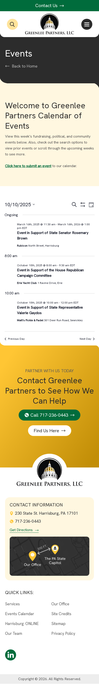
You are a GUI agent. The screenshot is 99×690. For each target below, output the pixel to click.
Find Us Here (46, 431)
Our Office (60, 603)
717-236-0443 (28, 521)
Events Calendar (19, 613)
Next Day (85, 339)
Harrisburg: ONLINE (22, 623)
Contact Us (47, 5)
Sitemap (58, 623)
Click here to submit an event (28, 165)
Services (12, 603)
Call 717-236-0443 (49, 415)
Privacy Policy (63, 633)
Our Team (13, 633)
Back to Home (25, 66)
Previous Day (16, 339)
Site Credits (61, 613)
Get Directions (21, 530)
